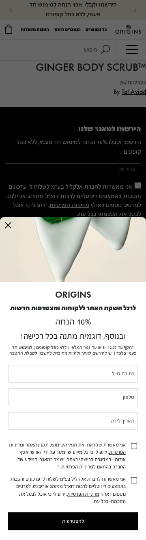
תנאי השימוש (64, 445)
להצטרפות (73, 521)
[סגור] (8, 225)
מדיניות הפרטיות (83, 494)
